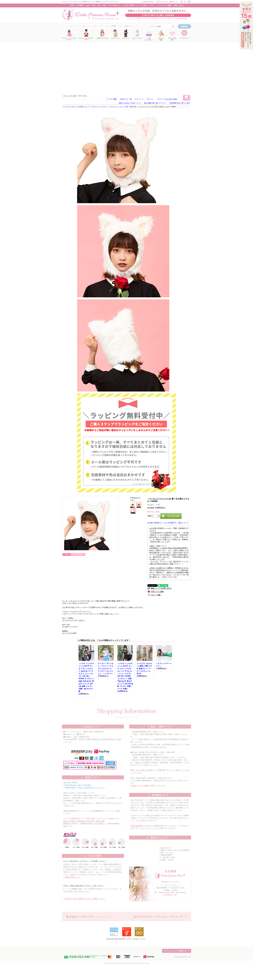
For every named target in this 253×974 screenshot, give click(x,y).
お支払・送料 (90, 5)
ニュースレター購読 (164, 5)
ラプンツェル (104, 26)
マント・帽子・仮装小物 (128, 106)
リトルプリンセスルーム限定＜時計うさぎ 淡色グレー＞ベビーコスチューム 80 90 (144, 668)
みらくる (86, 26)
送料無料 (113, 26)
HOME (72, 5)
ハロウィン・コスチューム (109, 106)
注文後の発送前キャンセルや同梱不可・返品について (167, 523)
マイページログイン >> (183, 957)
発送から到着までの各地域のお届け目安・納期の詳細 (83, 821)
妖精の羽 (128, 26)
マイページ (163, 2)
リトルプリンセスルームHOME (73, 106)
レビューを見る (141, 5)
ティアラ (78, 26)
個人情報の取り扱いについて (155, 103)
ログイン (150, 99)
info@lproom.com (170, 895)
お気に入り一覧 (126, 99)
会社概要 (79, 5)
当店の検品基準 (136, 826)
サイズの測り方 (114, 5)
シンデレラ (94, 26)
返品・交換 (101, 5)
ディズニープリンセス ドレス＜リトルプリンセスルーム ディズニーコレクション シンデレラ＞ (105, 668)
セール (65, 26)
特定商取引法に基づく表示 (180, 103)
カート (174, 2)
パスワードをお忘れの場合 (167, 99)
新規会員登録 (148, 2)
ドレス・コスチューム (92, 106)
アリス (71, 26)
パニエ (120, 26)
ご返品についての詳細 (139, 786)
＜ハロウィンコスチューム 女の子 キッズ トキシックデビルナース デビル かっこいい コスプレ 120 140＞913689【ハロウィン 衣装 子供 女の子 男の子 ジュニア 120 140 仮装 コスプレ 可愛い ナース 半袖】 (125, 676)
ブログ (151, 5)
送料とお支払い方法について (130, 103)
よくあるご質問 (127, 5)
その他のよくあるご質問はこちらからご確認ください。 (84, 899)
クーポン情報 (111, 99)
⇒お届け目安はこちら (71, 877)
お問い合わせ (178, 5)
